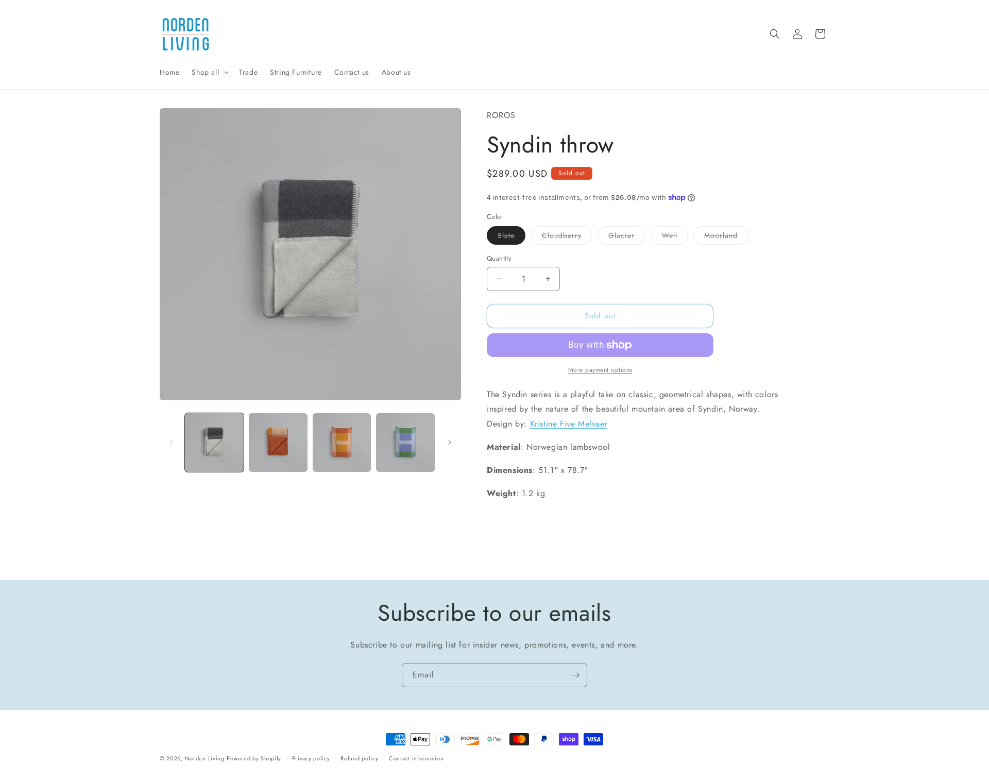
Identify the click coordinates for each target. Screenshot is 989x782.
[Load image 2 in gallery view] (278, 442)
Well (675, 237)
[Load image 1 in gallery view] (214, 442)
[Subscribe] (575, 675)
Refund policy (359, 758)
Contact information (416, 758)
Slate (511, 237)
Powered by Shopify (254, 758)
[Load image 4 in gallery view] (405, 442)
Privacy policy (311, 758)
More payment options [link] (600, 370)
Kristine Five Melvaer (569, 424)
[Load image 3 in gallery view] (342, 442)
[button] (209, 72)
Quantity (499, 258)
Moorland (726, 237)
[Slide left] (171, 442)
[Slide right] (449, 442)
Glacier (626, 237)
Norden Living (205, 758)
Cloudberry (567, 237)
